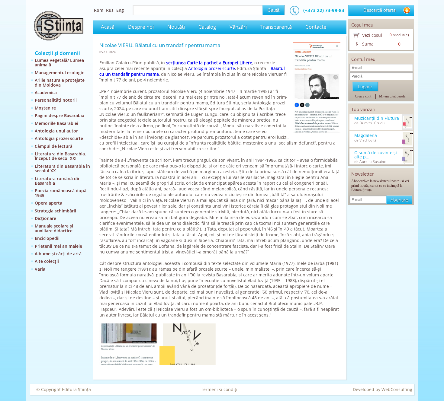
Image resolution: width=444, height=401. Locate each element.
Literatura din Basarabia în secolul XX (62, 168)
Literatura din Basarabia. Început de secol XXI (60, 156)
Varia (40, 269)
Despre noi (141, 26)
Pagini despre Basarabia (59, 115)
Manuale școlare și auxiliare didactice (54, 228)
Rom (98, 10)
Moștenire (45, 108)
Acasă (107, 26)
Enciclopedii (47, 238)
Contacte (316, 26)
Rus (110, 10)
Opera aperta (48, 203)
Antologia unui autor (56, 131)
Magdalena (365, 135)
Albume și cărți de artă (58, 253)
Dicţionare (45, 218)
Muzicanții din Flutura (376, 118)
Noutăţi (176, 26)
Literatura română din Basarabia (58, 181)
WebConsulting (396, 389)
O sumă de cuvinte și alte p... (375, 155)
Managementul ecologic (59, 72)
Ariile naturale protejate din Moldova (60, 82)
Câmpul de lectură (53, 146)
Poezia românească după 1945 (60, 193)
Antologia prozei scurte (59, 138)
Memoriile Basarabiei (56, 123)
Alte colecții (47, 261)
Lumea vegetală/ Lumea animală (59, 62)
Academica (46, 92)
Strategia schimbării (55, 211)
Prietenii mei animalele (58, 246)
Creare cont (363, 96)
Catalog (207, 26)
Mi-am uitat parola (392, 96)
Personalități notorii (56, 100)
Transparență (276, 26)
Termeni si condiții (220, 389)
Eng (120, 10)
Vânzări (238, 26)
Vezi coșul (372, 35)
